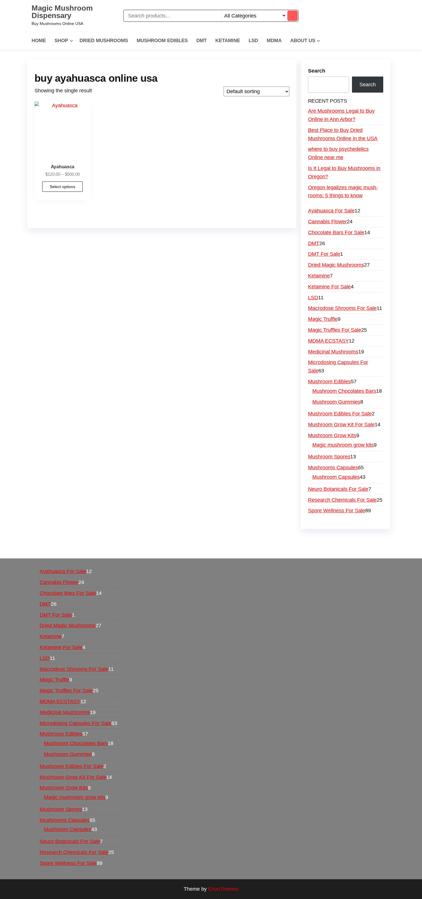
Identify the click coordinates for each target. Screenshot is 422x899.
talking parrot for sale (150, 548)
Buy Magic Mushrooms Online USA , (79, 540)
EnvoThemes (223, 889)
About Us (302, 40)
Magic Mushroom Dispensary (62, 12)
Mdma (274, 40)
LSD (253, 40)
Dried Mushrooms (104, 40)
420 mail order (267, 540)
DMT (201, 40)
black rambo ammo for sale (208, 548)
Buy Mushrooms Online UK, (218, 540)
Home (39, 40)
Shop (61, 40)
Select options (62, 186)
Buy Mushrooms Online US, (153, 540)
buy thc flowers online (313, 540)
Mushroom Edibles (162, 40)
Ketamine (227, 40)
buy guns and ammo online (274, 548)
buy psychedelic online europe (88, 548)
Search (316, 71)
